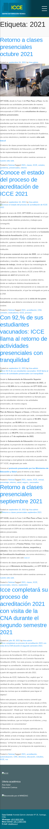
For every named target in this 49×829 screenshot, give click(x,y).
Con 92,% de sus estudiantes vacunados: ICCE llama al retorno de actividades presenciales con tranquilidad (23, 338)
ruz (6, 759)
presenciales (14, 168)
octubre (41, 165)
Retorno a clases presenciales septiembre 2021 (21, 494)
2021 (23, 165)
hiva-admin (33, 62)
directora (22, 757)
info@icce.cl (13, 824)
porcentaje (4, 482)
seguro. (25, 482)
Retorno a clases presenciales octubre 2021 (21, 47)
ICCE (35, 165)
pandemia (4, 168)
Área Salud (6, 785)
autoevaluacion (6, 757)
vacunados (34, 482)
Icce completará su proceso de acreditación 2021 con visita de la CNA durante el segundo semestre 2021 (24, 610)
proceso (28, 313)
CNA (40, 310)
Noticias (11, 165)
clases (29, 165)
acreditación (32, 310)
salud (19, 482)
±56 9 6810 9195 (17, 819)
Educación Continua (9, 787)
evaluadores (13, 313)
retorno (24, 168)
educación (31, 757)
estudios (39, 757)
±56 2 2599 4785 (19, 822)
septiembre (23, 585)
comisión (3, 313)
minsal (41, 480)
